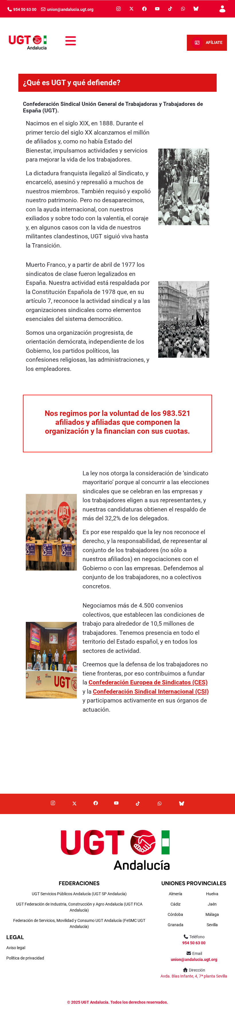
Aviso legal (15, 947)
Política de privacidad (25, 958)
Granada (175, 924)
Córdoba (175, 914)
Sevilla (212, 924)
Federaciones (79, 883)
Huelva (212, 894)
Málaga (212, 914)
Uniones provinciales (193, 883)
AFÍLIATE (214, 42)
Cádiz (176, 904)
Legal (15, 937)
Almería (175, 894)
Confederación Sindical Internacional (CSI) (151, 691)
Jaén (212, 904)
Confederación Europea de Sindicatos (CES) (148, 682)
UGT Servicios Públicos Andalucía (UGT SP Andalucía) (79, 894)
